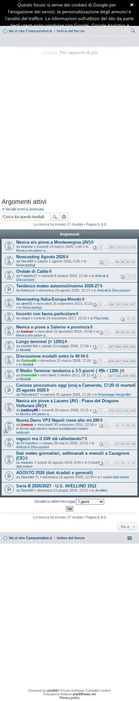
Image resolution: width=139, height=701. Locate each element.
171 (125, 247)
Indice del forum (71, 538)
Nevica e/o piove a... (32, 250)
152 (118, 411)
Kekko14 (28, 290)
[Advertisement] (69, 121)
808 (125, 361)
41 (133, 262)
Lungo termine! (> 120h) (40, 341)
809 (132, 361)
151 (111, 411)
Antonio (27, 247)
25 (128, 444)
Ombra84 (29, 360)
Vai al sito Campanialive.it (30, 538)
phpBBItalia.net (84, 694)
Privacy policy (69, 697)
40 (128, 262)
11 (133, 425)
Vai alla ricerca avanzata (24, 209)
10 (128, 425)
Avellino (101, 490)
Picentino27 (30, 394)
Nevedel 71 (30, 477)
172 (132, 247)
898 (118, 347)
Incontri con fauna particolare (45, 313)
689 (125, 376)
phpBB (52, 690)
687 (111, 376)
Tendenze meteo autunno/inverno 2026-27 (57, 286)
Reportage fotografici (114, 394)
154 (132, 411)
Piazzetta (101, 318)
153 (125, 411)
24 (122, 444)
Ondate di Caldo (32, 271)
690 (132, 376)
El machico (29, 443)
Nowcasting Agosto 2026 (40, 256)
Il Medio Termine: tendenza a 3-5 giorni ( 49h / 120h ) (68, 370)
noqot (25, 318)
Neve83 (27, 261)
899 (125, 347)
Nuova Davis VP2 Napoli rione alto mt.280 (58, 420)
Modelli (25, 350)
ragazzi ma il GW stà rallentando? (50, 438)
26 (133, 444)
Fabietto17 (29, 276)
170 (118, 247)
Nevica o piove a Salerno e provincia (53, 327)
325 (118, 304)
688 (118, 376)
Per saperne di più (78, 52)
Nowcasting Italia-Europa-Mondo (48, 299)
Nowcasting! (26, 265)
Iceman (27, 331)
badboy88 (29, 410)
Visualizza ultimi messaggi (55, 501)
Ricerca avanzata (64, 217)
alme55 (26, 304)
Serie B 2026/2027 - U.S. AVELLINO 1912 (56, 486)
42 (133, 332)
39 (122, 262)
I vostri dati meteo (115, 477)
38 (117, 262)
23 (117, 444)
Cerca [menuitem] (133, 31)
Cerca (55, 217)
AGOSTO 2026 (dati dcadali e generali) (54, 472)
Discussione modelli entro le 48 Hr (50, 356)
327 (132, 304)
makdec (27, 462)
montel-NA (29, 346)
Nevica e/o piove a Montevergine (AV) (53, 242)
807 (118, 361)
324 (111, 304)
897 (111, 347)
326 (125, 304)
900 (132, 347)
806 (111, 361)
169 (111, 247)
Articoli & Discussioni (113, 290)
